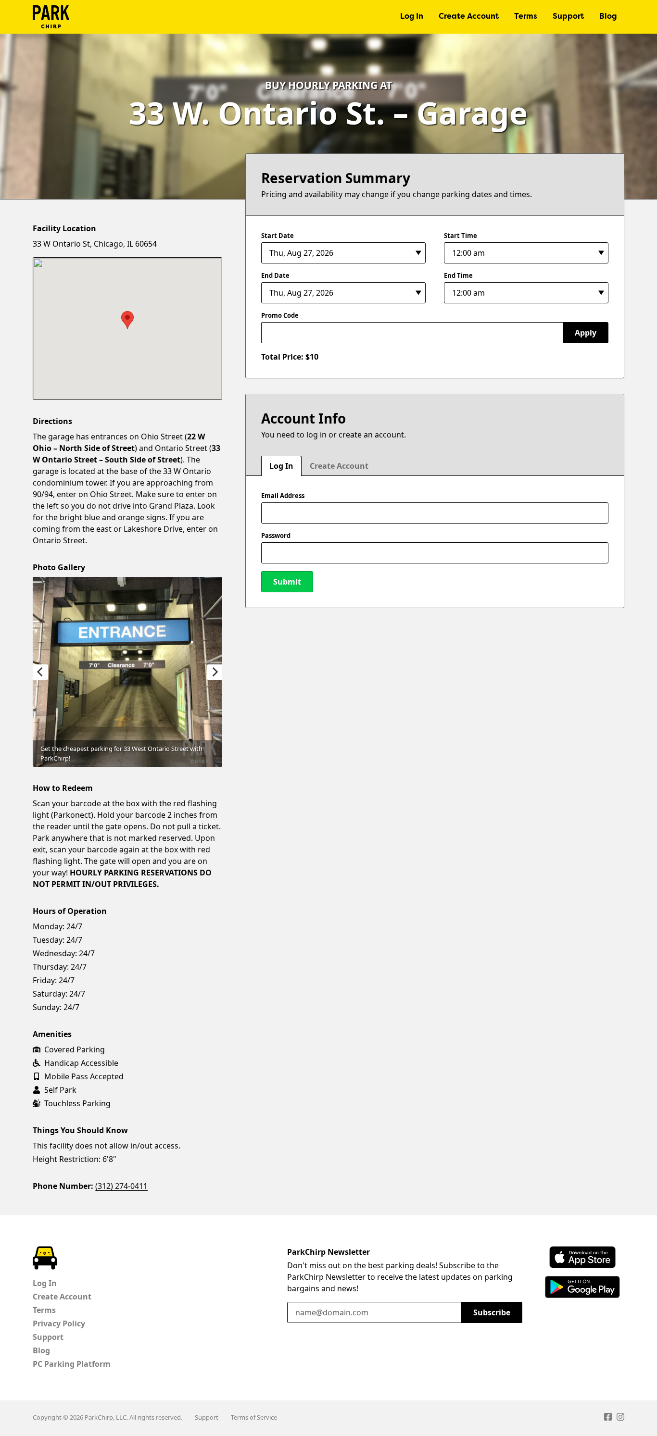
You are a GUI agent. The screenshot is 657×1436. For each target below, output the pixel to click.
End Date (275, 275)
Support (568, 17)
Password (276, 535)
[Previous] (40, 672)
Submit (287, 581)
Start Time (460, 235)
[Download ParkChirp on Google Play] (582, 1287)
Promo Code (280, 315)
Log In (411, 17)
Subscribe (491, 1312)
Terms (525, 17)
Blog (608, 17)
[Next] (214, 672)
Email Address (282, 495)
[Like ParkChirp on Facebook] (608, 1418)
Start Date (277, 235)
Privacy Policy (59, 1323)
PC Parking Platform (72, 1364)
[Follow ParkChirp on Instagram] (620, 1418)
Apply (585, 332)
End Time (458, 275)
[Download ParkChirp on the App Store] (582, 1257)
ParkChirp (51, 16)
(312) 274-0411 (121, 1186)
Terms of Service (254, 1417)
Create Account (469, 17)
